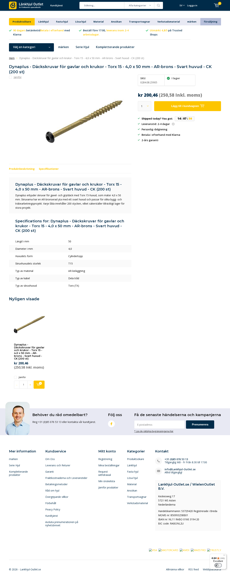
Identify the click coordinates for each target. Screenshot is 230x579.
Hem (12, 58)
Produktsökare (22, 21)
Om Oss (50, 459)
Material (98, 21)
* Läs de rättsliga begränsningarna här (153, 431)
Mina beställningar (108, 465)
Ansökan (116, 21)
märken (191, 21)
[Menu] (224, 556)
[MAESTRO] (198, 550)
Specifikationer (49, 168)
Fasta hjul (62, 21)
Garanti (49, 471)
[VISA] (153, 550)
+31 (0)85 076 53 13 (176, 459)
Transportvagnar (139, 21)
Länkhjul (43, 21)
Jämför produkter (108, 487)
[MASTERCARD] (168, 550)
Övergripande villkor (56, 497)
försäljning (210, 21)
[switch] (218, 565)
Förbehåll (50, 503)
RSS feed (193, 569)
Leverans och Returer (57, 465)
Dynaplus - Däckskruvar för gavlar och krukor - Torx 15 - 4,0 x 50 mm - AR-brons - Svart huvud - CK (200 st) (29, 351)
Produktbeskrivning (22, 168)
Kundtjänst (56, 5)
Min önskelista (106, 481)
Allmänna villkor (175, 569)
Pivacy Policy (52, 509)
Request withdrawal (104, 473)
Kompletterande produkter (115, 47)
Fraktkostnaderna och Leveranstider (66, 478)
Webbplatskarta (212, 569)
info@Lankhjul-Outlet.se (180, 469)
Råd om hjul (52, 490)
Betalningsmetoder (56, 484)
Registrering (105, 459)
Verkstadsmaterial (168, 21)
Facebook (111, 423)
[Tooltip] (173, 124)
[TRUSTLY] (214, 550)
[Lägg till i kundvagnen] (39, 385)
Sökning (158, 5)
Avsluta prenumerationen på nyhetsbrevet (61, 523)
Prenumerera (200, 424)
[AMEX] (184, 550)
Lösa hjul (80, 21)
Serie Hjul (82, 47)
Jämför (22, 377)
